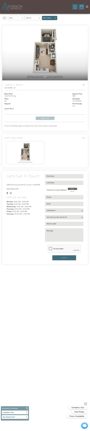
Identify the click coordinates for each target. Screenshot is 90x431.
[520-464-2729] (75, 7)
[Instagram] (11, 193)
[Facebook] (7, 193)
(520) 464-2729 (12, 189)
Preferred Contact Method (57, 190)
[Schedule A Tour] (81, 7)
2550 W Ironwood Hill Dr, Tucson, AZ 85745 (23, 185)
